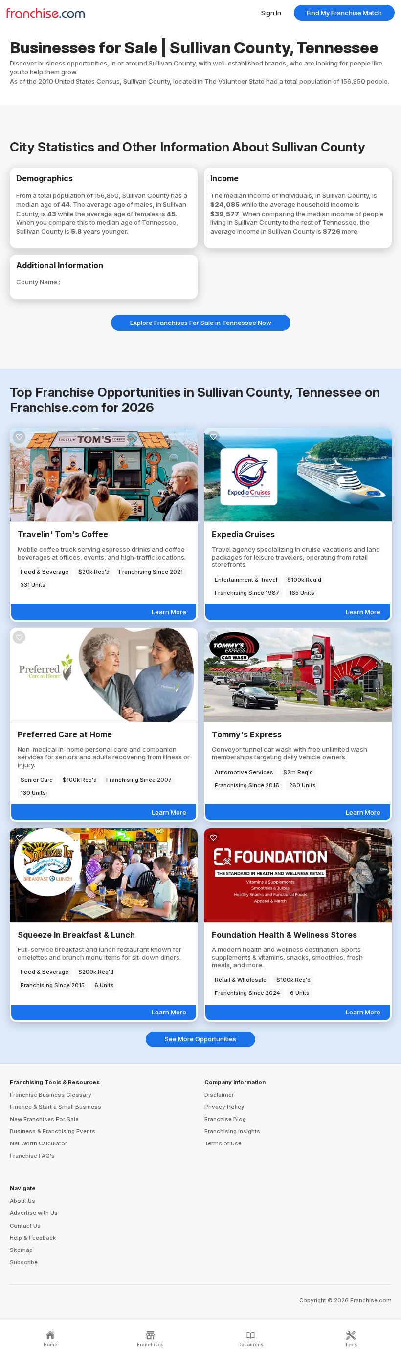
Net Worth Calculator (38, 1143)
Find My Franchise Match (344, 13)
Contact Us (25, 1225)
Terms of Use (223, 1143)
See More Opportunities (200, 1039)
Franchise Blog (225, 1119)
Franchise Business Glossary (50, 1094)
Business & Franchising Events (52, 1131)
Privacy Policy (224, 1106)
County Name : (38, 282)
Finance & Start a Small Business (55, 1106)
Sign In (271, 13)
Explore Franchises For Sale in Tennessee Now (200, 322)
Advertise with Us (34, 1212)
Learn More (169, 612)
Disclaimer (219, 1094)
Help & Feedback (33, 1237)
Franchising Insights (232, 1131)
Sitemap (21, 1250)
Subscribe (24, 1262)
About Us (22, 1200)
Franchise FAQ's (32, 1155)
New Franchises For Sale (44, 1119)
